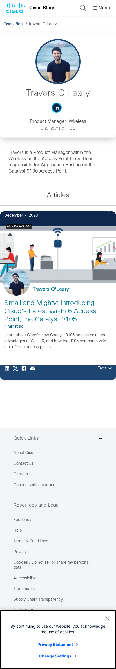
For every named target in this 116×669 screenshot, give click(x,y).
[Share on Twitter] (17, 372)
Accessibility (25, 578)
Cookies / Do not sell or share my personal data (52, 565)
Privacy (20, 552)
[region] (58, 639)
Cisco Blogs (42, 7)
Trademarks (24, 589)
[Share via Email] (34, 372)
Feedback (22, 520)
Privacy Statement (55, 644)
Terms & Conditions (31, 541)
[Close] (107, 618)
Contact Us (24, 464)
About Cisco (24, 453)
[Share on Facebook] (25, 372)
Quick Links (26, 438)
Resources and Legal (37, 505)
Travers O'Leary (51, 289)
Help (18, 530)
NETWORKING (19, 226)
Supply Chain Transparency (38, 600)
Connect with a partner (34, 485)
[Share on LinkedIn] (8, 372)
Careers (21, 474)
